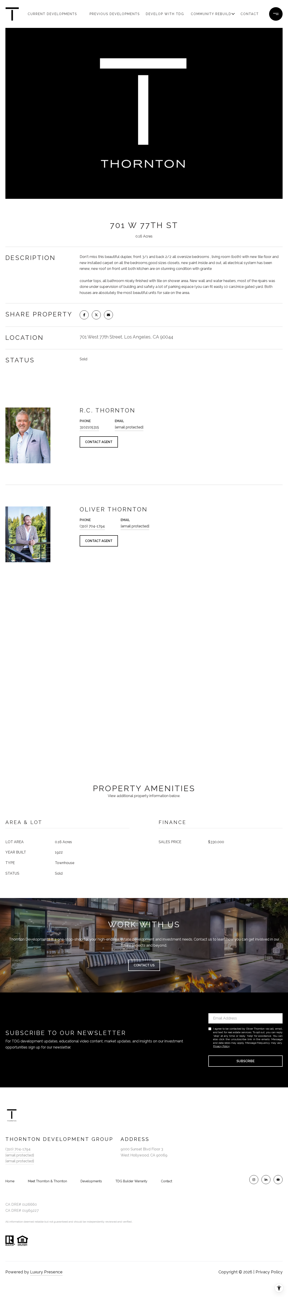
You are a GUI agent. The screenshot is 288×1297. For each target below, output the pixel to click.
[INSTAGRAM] (253, 1179)
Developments (91, 1181)
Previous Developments (109, 14)
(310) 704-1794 (92, 526)
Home (9, 1181)
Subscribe (245, 1061)
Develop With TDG (165, 14)
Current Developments (47, 14)
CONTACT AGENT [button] (98, 442)
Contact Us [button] (144, 965)
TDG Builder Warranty (131, 1181)
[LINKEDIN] (265, 1179)
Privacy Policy (221, 1046)
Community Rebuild (210, 14)
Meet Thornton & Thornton (47, 1181)
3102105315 (89, 427)
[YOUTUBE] (278, 1179)
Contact (250, 14)
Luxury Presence (46, 1272)
